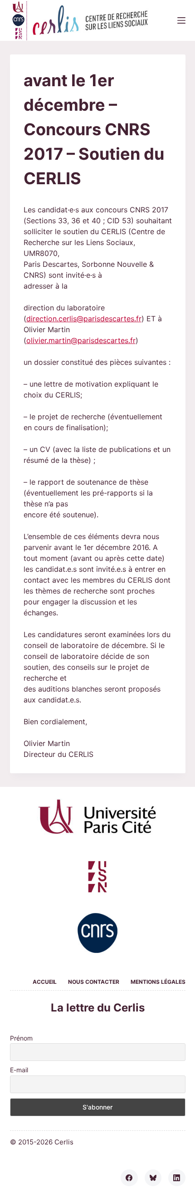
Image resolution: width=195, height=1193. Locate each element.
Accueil (45, 981)
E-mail (19, 1070)
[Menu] (181, 20)
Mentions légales (158, 981)
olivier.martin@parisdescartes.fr (81, 340)
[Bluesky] (153, 1178)
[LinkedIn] (176, 1178)
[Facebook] (129, 1178)
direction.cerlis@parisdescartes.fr (83, 318)
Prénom (21, 1038)
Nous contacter (93, 981)
